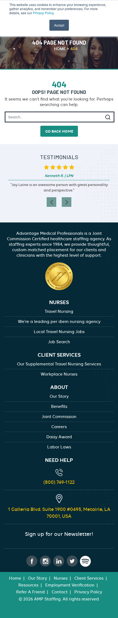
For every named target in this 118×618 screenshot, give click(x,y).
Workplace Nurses (59, 374)
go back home (59, 131)
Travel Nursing (59, 311)
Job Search (59, 341)
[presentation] (51, 202)
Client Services (88, 578)
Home (15, 578)
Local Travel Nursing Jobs (59, 331)
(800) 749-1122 (59, 482)
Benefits (59, 406)
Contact (60, 592)
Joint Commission (59, 416)
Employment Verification (69, 585)
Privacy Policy (43, 12)
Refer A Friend (30, 592)
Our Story (59, 396)
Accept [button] (59, 25)
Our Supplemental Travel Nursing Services (59, 364)
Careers (59, 426)
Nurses (61, 578)
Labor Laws (59, 447)
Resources (28, 585)
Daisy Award (59, 436)
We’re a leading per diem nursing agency (59, 321)
